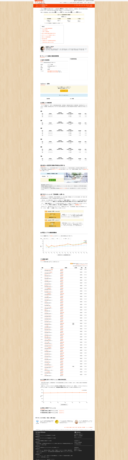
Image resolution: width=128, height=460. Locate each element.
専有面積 (43, 176)
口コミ (85, 0)
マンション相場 (69, 2)
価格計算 (76, 0)
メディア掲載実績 (78, 450)
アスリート (46, 334)
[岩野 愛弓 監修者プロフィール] (52, 47)
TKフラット (46, 312)
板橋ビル (46, 309)
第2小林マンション (48, 285)
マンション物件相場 (78, 435)
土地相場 (77, 2)
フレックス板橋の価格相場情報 (47, 28)
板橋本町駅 (62, 293)
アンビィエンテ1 (47, 323)
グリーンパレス (47, 355)
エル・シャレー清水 (48, 307)
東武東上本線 (52, 71)
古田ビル (46, 369)
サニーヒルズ (47, 299)
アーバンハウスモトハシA (49, 366)
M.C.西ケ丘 (46, 350)
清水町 (82, 5)
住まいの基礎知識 (78, 442)
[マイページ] (43, 0)
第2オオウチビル (47, 328)
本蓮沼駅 (91, 5)
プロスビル (46, 280)
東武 (49, 71)
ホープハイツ (47, 320)
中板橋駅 (57, 71)
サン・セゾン (47, 277)
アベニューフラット (48, 315)
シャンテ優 (46, 296)
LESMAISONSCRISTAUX (48, 344)
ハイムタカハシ (47, 352)
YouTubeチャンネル (50, 447)
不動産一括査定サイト (79, 434)
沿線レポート (90, 2)
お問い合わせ (77, 449)
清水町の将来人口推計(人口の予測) (48, 42)
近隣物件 (92, 0)
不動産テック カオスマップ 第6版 (61, 450)
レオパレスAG (47, 361)
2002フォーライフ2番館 (49, 269)
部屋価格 (80, 0)
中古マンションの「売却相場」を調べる (48, 35)
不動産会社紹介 (78, 443)
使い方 (61, 2)
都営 (84, 5)
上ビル (46, 374)
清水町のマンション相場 (56, 169)
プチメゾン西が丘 (48, 339)
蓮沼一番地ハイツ (48, 336)
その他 (85, 2)
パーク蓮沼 (46, 326)
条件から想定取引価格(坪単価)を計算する (49, 33)
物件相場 (65, 2)
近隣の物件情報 (44, 38)
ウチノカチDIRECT (78, 437)
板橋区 (80, 5)
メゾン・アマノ (47, 282)
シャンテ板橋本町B (48, 293)
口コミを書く (64, 90)
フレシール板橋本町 (48, 347)
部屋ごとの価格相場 (46, 31)
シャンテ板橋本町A (48, 288)
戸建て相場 (74, 2)
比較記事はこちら (78, 204)
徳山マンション (47, 274)
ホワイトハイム (47, 331)
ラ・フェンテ (47, 304)
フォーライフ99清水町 (48, 272)
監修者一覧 (77, 440)
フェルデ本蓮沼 (47, 371)
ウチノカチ (37, 459)
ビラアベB (46, 358)
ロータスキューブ (48, 317)
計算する (53, 180)
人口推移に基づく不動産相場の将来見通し (49, 40)
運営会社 (77, 447)
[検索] (36, 0)
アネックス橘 (47, 342)
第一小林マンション (48, 290)
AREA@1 (46, 301)
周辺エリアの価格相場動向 (46, 36)
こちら (47, 456)
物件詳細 (88, 0)
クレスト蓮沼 (47, 363)
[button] (47, 239)
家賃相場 (81, 2)
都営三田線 (87, 5)
